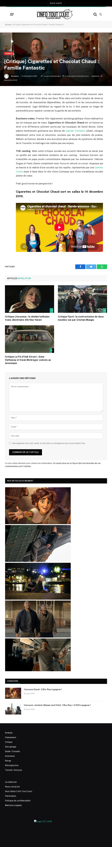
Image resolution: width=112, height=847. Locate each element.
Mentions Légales (13, 805)
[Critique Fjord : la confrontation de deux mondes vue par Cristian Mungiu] (82, 299)
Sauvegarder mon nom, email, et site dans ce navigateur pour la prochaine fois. (48, 443)
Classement (10, 737)
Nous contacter (12, 786)
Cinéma (8, 53)
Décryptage (10, 747)
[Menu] (12, 14)
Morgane (15, 76)
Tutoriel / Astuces (13, 770)
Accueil (8, 24)
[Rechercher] (95, 14)
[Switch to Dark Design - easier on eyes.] (100, 14)
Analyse (9, 733)
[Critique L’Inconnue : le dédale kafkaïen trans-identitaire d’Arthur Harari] (29, 299)
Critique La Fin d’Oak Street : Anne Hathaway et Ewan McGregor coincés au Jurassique (28, 360)
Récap (8, 761)
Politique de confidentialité (17, 800)
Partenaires (10, 796)
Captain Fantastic (75, 130)
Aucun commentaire (52, 76)
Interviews (10, 756)
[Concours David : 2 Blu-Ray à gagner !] (13, 693)
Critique (8, 742)
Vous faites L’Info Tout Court (18, 791)
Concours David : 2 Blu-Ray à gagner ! (43, 689)
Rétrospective (11, 765)
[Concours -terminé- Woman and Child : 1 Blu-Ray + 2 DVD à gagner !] (13, 709)
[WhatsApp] (8, 117)
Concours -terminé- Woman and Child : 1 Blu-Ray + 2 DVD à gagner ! (57, 705)
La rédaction (11, 782)
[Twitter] (8, 109)
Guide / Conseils (12, 751)
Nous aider (56, 3)
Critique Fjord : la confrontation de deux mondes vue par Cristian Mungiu (81, 318)
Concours (12, 681)
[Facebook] (8, 102)
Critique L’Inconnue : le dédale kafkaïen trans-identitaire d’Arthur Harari (27, 318)
